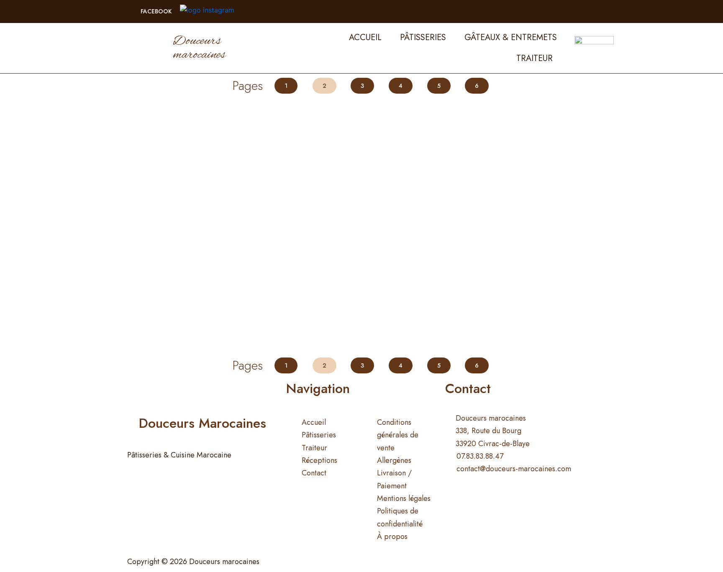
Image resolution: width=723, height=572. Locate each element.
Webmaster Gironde (445, 561)
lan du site (384, 561)
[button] (153, 11)
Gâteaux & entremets (510, 37)
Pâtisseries (423, 37)
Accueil (365, 37)
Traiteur (534, 58)
